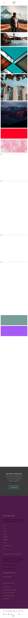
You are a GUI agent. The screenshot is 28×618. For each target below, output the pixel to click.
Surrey (4, 525)
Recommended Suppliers (8, 595)
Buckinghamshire (7, 545)
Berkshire (5, 542)
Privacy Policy (6, 598)
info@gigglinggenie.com (10, 572)
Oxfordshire (5, 539)
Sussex (4, 531)
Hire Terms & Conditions (8, 592)
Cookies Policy (6, 587)
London (5, 534)
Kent (4, 528)
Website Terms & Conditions (9, 590)
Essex (4, 548)
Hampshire (5, 537)
